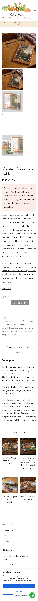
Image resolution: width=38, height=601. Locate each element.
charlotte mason (22, 328)
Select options (28, 450)
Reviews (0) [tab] (20, 352)
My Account (8, 535)
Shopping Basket (10, 530)
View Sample (6, 288)
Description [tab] (11, 347)
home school (13, 331)
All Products (14, 321)
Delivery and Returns (11, 565)
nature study (11, 334)
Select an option (9, 297)
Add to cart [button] (9, 448)
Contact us (7, 541)
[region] (19, 585)
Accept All (19, 586)
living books (23, 331)
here (8, 281)
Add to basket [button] (9, 486)
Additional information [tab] (25, 347)
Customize (19, 591)
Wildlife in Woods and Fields (16, 324)
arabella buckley (10, 328)
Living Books (23, 321)
